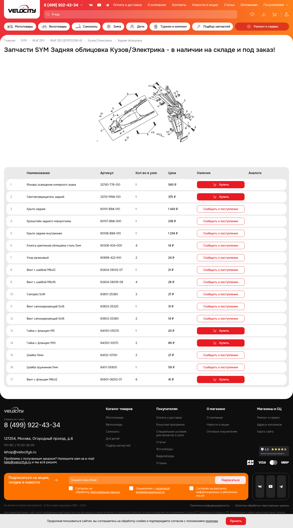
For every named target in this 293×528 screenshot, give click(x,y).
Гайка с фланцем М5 (41, 331)
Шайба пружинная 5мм (42, 367)
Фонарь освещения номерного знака (51, 184)
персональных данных (105, 492)
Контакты (179, 5)
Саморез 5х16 (36, 294)
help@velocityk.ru (17, 462)
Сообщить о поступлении (220, 209)
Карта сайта (265, 431)
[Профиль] (285, 14)
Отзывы (161, 463)
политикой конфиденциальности (153, 490)
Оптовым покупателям (222, 431)
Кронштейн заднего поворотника (49, 221)
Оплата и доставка (127, 5)
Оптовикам (249, 5)
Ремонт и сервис (268, 417)
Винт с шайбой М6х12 (41, 270)
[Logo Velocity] (22, 9)
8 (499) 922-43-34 (61, 5)
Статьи (229, 5)
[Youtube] (99, 5)
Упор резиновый (38, 258)
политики (211, 521)
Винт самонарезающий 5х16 (45, 306)
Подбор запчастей (118, 445)
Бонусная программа (170, 424)
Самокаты (112, 431)
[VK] (91, 5)
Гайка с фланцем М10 (41, 343)
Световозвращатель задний (45, 197)
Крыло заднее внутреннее (44, 233)
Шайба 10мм (35, 355)
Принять (236, 521)
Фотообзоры (164, 449)
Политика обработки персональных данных (262, 505)
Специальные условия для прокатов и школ (171, 433)
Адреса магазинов (269, 424)
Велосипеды (114, 424)
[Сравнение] (263, 14)
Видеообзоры (165, 456)
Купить (224, 184)
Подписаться (230, 480)
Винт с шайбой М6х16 (41, 282)
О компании (157, 5)
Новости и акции (205, 5)
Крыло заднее (36, 209)
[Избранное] (252, 14)
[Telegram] (108, 5)
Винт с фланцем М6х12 (42, 379)
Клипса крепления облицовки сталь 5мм (54, 245)
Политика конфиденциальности (210, 505)
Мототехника (114, 417)
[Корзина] (275, 14)
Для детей (112, 438)
